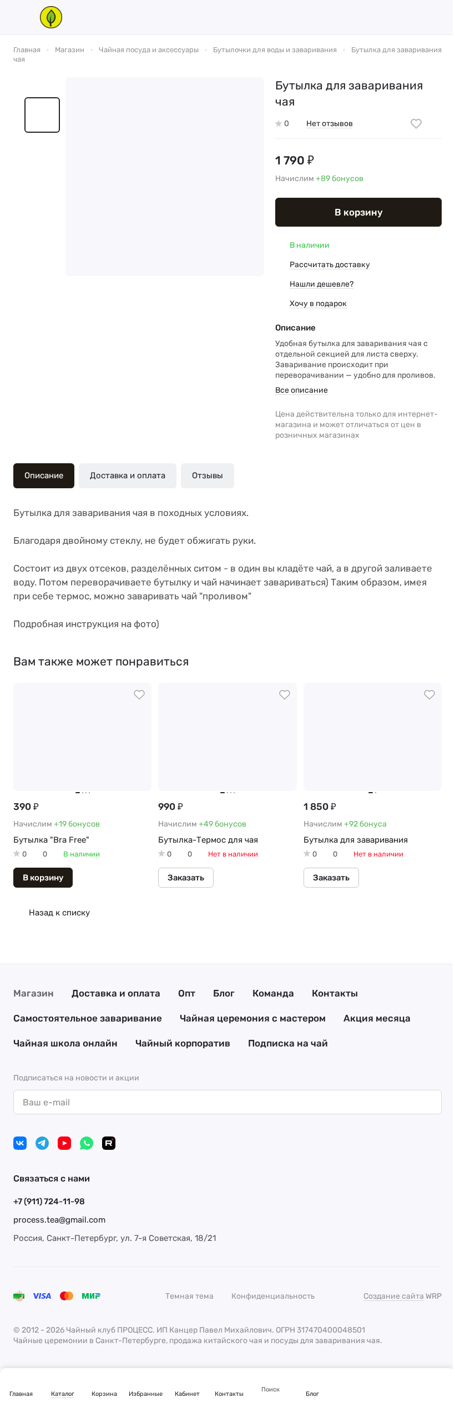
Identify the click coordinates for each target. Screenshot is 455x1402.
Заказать (186, 878)
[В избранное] (416, 123)
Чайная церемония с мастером (253, 1018)
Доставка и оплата (127, 475)
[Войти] (378, 17)
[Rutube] (108, 1143)
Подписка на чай (288, 1043)
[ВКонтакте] (20, 1143)
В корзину (359, 212)
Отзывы (207, 475)
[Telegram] (42, 1143)
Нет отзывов (329, 123)
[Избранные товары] (407, 17)
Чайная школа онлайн (65, 1043)
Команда (273, 993)
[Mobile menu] (17, 17)
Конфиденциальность (273, 1296)
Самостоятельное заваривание (87, 1018)
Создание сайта (393, 1296)
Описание (43, 475)
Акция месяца (377, 1018)
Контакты (335, 993)
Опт (186, 993)
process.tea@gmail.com (59, 1220)
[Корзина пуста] (436, 17)
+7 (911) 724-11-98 (49, 1201)
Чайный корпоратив (182, 1043)
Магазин (33, 993)
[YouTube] (64, 1143)
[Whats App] (86, 1143)
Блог (224, 993)
